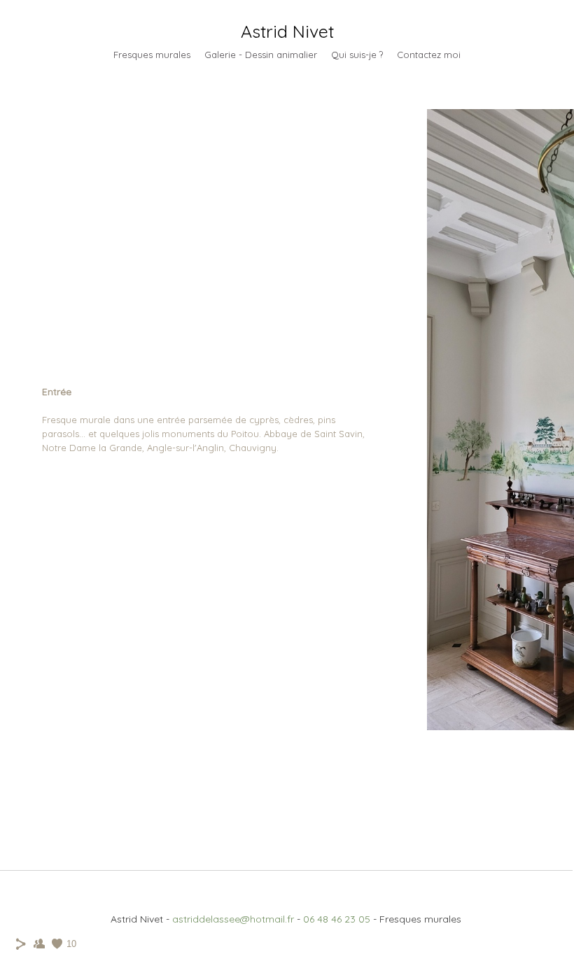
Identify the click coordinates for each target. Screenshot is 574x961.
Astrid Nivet (287, 31)
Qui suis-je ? (357, 54)
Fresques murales (151, 54)
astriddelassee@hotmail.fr (233, 919)
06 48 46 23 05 (336, 919)
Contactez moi (429, 54)
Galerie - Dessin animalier (260, 54)
